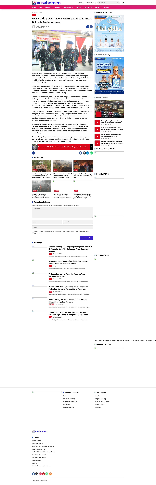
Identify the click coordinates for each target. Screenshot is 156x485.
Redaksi (34, 463)
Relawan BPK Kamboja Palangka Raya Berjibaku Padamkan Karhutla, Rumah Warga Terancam (41, 196)
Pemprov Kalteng (69, 399)
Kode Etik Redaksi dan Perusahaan (43, 452)
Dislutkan (98, 407)
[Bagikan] (91, 26)
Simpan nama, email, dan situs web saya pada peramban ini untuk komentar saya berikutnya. (61, 232)
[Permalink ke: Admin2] (34, 26)
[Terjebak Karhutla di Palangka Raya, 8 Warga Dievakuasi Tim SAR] (83, 166)
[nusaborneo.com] (46, 3)
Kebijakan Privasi (37, 443)
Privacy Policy (36, 460)
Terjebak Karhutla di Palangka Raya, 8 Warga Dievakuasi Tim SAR (82, 175)
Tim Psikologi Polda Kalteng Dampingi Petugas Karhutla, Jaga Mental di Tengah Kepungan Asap (82, 196)
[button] (118, 2)
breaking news (99, 404)
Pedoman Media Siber (39, 457)
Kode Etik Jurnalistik (38, 449)
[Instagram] (40, 473)
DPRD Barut (67, 404)
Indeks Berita (36, 441)
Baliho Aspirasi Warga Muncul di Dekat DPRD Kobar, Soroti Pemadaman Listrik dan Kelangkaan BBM (112, 135)
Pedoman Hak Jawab (39, 455)
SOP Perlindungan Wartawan (41, 466)
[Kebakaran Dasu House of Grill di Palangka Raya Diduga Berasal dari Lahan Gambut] (62, 166)
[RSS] (50, 473)
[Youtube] (43, 473)
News (33, 15)
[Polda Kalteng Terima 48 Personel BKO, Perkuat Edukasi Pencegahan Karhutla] (62, 186)
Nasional (56, 190)
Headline (97, 396)
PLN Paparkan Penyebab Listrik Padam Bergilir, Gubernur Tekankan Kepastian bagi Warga (112, 128)
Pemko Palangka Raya (70, 401)
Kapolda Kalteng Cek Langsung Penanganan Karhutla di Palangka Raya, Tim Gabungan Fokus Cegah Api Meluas (41, 175)
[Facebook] (80, 153)
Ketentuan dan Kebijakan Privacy (43, 446)
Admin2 (38, 26)
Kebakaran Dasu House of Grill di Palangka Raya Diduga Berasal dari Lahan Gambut (62, 175)
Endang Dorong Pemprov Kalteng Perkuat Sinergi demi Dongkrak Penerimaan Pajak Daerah (111, 121)
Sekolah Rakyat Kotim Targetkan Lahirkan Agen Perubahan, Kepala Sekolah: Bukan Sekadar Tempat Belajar (111, 142)
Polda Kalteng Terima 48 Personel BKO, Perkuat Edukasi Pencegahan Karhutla (62, 196)
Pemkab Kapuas (68, 407)
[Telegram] (87, 153)
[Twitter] (84, 153)
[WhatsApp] (91, 153)
